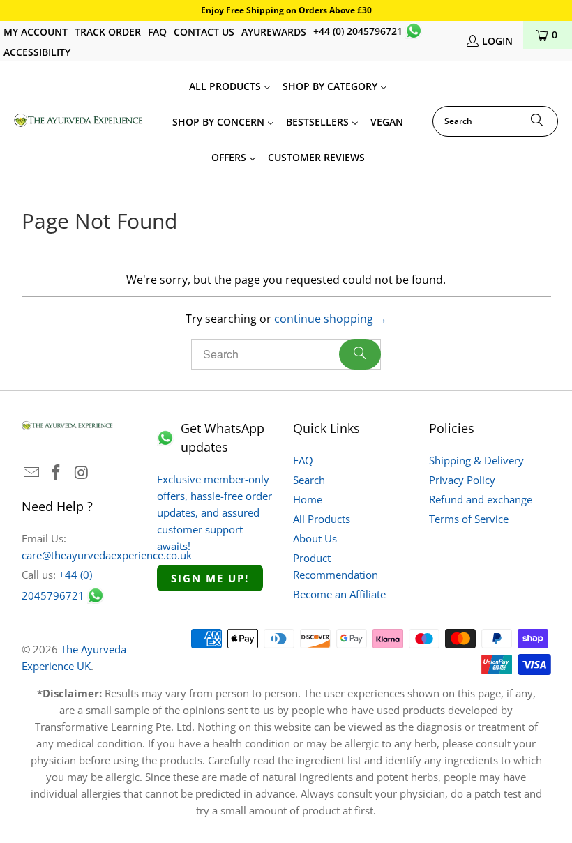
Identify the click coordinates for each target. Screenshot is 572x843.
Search (309, 480)
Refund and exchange (480, 499)
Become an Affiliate (339, 594)
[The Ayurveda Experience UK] (78, 121)
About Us (315, 538)
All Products (321, 519)
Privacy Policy (462, 480)
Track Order (108, 31)
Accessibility (36, 52)
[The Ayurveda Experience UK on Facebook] (56, 472)
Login (497, 40)
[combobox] (495, 121)
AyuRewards (273, 31)
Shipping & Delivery (476, 460)
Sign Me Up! (210, 578)
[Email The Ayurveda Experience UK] (32, 472)
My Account (35, 31)
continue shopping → (330, 318)
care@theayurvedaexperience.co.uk (107, 555)
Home (307, 499)
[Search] (537, 121)
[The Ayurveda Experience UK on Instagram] (81, 472)
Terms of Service (469, 519)
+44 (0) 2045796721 (357, 31)
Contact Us (204, 31)
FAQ (157, 31)
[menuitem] (230, 85)
